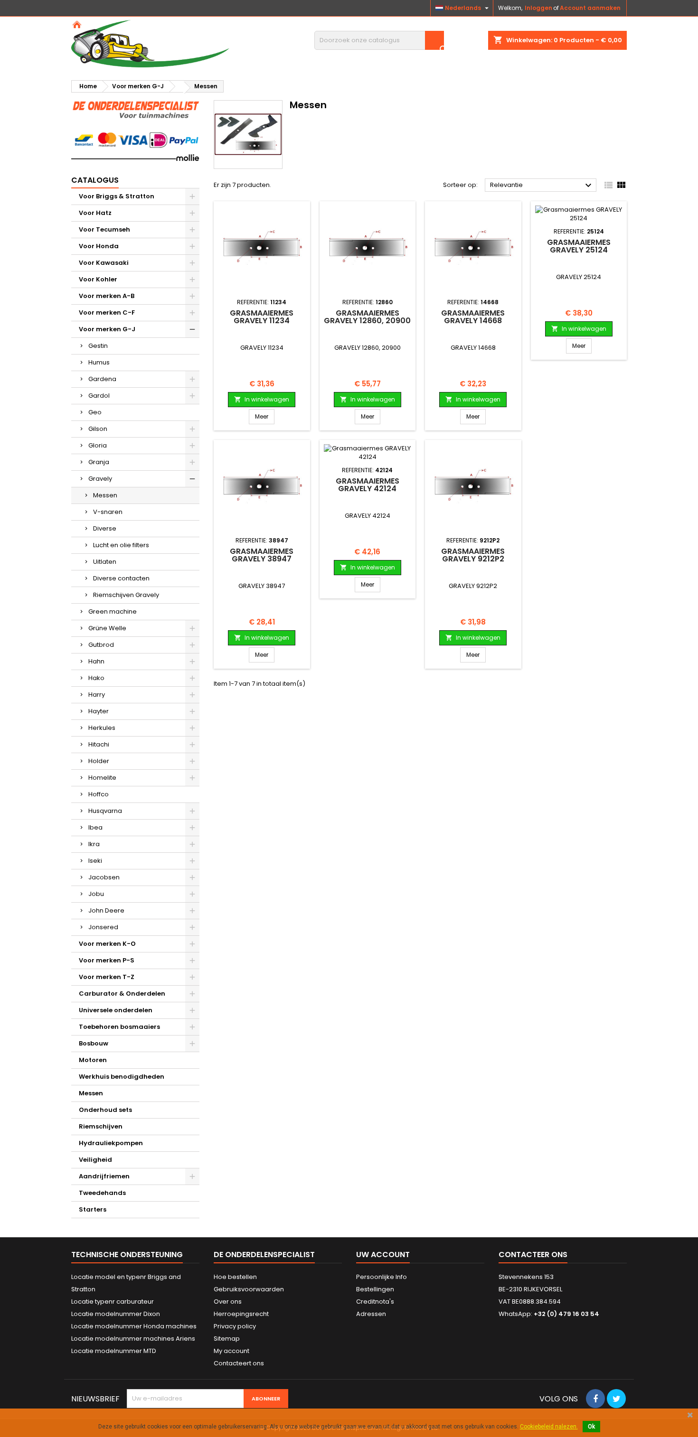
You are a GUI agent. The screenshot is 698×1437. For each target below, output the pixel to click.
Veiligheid (95, 1159)
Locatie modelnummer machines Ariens (133, 1338)
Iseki (95, 860)
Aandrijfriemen (104, 1176)
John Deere (106, 910)
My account (231, 1350)
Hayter (98, 711)
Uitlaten (104, 561)
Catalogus (95, 180)
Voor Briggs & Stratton (116, 196)
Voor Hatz (95, 212)
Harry (96, 694)
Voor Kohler (98, 279)
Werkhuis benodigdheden (121, 1076)
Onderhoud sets (105, 1109)
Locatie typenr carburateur (112, 1301)
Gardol (99, 395)
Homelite (102, 777)
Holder (98, 760)
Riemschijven (101, 1126)
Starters (92, 1209)
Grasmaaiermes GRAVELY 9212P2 (473, 555)
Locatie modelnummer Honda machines (134, 1326)
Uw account (383, 1254)
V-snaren (108, 511)
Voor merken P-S (106, 960)
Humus (99, 362)
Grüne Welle (107, 628)
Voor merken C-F (107, 312)
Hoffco (98, 794)
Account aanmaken (590, 8)
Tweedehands (102, 1192)
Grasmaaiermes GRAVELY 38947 (261, 555)
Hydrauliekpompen (111, 1143)
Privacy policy (235, 1326)
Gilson (97, 428)
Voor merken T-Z (106, 976)
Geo (95, 412)
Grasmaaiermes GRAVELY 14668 (473, 317)
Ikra (94, 844)
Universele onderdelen (115, 1010)
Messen (105, 495)
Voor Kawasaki (104, 262)
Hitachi (98, 744)
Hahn (96, 661)
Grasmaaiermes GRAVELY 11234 (261, 317)
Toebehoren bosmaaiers (119, 1026)
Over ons (228, 1301)
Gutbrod (101, 644)
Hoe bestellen (235, 1276)
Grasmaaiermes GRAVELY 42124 (367, 485)
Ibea (95, 827)
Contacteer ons (533, 1254)
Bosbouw (93, 1043)
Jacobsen (104, 877)
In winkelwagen (261, 399)
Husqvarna (105, 810)
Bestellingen (375, 1289)
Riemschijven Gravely (126, 594)
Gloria (97, 445)
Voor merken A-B (106, 295)
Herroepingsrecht (241, 1313)
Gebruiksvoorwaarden (249, 1289)
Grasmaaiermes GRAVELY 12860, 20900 (367, 317)
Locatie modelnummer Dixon (115, 1313)
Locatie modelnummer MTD (113, 1350)
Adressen (371, 1313)
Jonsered (103, 927)
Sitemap (227, 1338)
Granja (98, 462)
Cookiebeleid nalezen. (549, 1426)
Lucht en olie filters (121, 545)
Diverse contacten (121, 578)
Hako (96, 677)
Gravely (100, 478)
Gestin (98, 345)
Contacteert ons (239, 1363)
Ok (591, 1426)
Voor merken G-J (107, 329)
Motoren (93, 1059)
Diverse (104, 528)
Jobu (96, 893)
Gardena (102, 378)
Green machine (112, 611)
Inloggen (538, 8)
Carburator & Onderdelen (122, 993)
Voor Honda (99, 246)
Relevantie (542, 185)
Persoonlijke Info (381, 1276)
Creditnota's (375, 1301)
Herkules (101, 727)
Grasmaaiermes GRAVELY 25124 (579, 246)
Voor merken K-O (107, 943)
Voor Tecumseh (104, 229)
